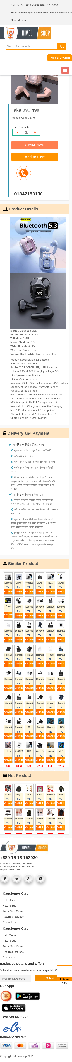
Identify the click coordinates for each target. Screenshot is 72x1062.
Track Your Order (59, 57)
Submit (50, 978)
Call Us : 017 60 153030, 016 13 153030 (34, 5)
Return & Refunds (13, 916)
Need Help (19, 19)
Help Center (10, 900)
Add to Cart (35, 157)
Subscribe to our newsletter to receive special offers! (30, 970)
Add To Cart (10, 592)
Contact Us (9, 922)
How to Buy (9, 905)
